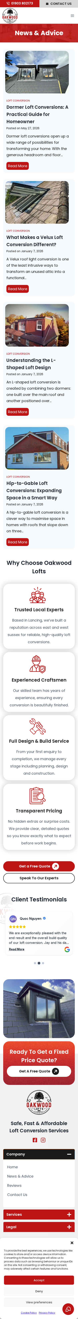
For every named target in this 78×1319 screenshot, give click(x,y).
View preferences (39, 1302)
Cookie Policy (29, 1312)
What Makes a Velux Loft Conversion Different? (34, 241)
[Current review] (39, 963)
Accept (39, 1280)
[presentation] (37, 72)
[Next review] (43, 963)
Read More (18, 166)
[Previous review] (35, 963)
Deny (39, 1291)
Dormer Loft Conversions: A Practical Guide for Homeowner (37, 114)
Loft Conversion (18, 100)
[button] (72, 1243)
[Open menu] (72, 16)
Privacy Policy (47, 1312)
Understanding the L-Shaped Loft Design (31, 364)
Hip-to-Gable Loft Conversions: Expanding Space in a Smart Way (34, 490)
